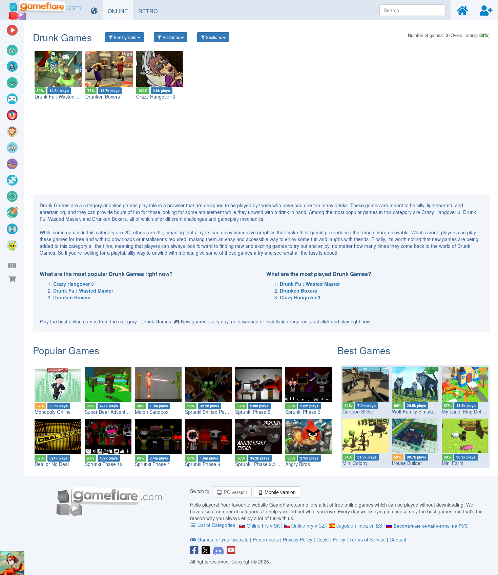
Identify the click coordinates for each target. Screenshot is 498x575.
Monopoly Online (53, 411)
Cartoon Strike (358, 411)
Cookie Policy (330, 539)
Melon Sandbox (151, 411)
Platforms (171, 37)
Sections (214, 37)
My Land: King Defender (468, 411)
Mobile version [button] (279, 492)
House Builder (407, 463)
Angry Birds (297, 464)
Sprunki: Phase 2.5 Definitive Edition (274, 464)
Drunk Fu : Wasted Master (63, 96)
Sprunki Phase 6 (202, 464)
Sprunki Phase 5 (252, 411)
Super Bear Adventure (108, 411)
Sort (125, 37)
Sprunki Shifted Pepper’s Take (217, 411)
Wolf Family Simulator (415, 411)
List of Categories (216, 524)
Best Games (363, 350)
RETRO (150, 11)
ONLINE (120, 11)
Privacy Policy (297, 539)
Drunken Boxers (102, 96)
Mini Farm (452, 463)
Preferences (266, 539)
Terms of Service (367, 539)
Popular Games (66, 350)
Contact (398, 539)
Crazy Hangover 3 (155, 96)
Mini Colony (355, 463)
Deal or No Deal (52, 464)
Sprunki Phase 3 (302, 411)
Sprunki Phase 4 (152, 464)
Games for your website (223, 539)
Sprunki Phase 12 (104, 464)
